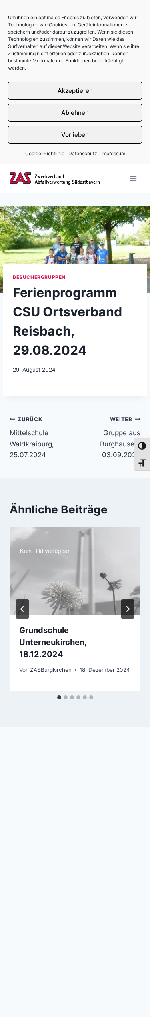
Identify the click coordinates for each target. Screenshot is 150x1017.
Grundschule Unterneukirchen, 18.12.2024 (52, 642)
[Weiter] (127, 609)
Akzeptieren (75, 90)
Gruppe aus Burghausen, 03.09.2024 (120, 437)
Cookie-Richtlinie (44, 153)
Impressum (113, 153)
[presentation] (75, 571)
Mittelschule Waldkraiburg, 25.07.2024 (32, 437)
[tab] (59, 697)
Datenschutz (82, 153)
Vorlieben (75, 134)
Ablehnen (75, 112)
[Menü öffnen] (133, 178)
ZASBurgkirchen (51, 670)
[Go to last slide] (22, 609)
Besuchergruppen (39, 277)
